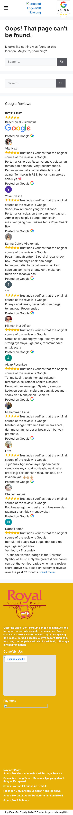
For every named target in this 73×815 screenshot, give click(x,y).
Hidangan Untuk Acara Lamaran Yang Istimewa (32, 790)
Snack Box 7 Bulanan (16, 800)
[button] (5, 8)
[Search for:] (31, 61)
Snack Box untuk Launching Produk (25, 786)
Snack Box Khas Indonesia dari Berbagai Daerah (32, 773)
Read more (47, 572)
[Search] (62, 62)
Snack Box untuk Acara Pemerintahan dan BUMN (33, 795)
